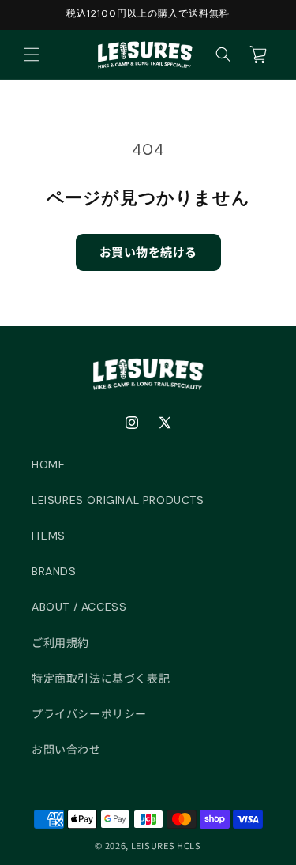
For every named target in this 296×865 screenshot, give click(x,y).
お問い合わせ (66, 750)
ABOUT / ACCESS (79, 607)
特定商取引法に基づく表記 (101, 678)
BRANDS (54, 571)
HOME (48, 464)
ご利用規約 (60, 643)
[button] (31, 54)
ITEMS (49, 535)
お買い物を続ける (148, 251)
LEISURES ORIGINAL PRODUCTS (118, 500)
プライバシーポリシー (89, 714)
